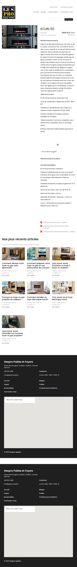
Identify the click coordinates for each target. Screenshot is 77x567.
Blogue (43, 12)
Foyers (6, 384)
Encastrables (9, 388)
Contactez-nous (67, 12)
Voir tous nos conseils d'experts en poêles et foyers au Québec (20, 244)
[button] (53, 12)
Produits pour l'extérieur (48, 388)
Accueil (36, 12)
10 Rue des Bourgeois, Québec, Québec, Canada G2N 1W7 (21, 367)
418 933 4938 (54, 7)
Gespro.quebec (15, 452)
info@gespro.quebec (66, 7)
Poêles (41, 384)
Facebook (43, 371)
